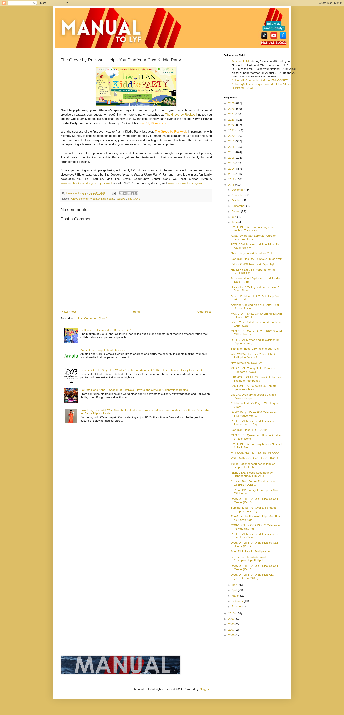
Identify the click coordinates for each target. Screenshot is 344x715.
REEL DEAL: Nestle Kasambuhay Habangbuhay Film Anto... (252, 474)
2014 (231, 168)
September (239, 205)
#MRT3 (284, 80)
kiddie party (107, 198)
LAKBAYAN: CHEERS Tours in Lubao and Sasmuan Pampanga (257, 379)
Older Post (204, 311)
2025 (231, 108)
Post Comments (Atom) (92, 318)
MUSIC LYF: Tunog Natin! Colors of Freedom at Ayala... (253, 370)
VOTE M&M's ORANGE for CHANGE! (254, 458)
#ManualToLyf (270, 80)
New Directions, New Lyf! (246, 362)
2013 (231, 174)
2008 (231, 624)
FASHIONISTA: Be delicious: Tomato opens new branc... (254, 387)
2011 (231, 184)
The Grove (134, 198)
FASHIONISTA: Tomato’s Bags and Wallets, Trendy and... (253, 228)
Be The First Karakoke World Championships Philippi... (249, 558)
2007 (231, 629)
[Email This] (121, 193)
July (234, 216)
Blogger (204, 689)
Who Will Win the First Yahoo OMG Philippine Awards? (253, 355)
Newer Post (69, 311)
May (235, 584)
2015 (231, 163)
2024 (231, 114)
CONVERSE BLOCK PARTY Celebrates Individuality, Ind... (255, 527)
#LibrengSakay (241, 84)
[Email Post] (113, 193)
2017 (231, 152)
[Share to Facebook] (132, 193)
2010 (231, 613)
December (238, 189)
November (238, 195)
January (237, 606)
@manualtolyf (240, 61)
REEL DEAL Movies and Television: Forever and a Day (253, 422)
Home (137, 311)
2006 (231, 635)
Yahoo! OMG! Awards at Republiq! (252, 264)
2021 (231, 130)
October (237, 200)
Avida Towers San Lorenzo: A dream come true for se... (253, 237)
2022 (231, 125)
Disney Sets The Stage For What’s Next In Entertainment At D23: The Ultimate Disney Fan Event (141, 370)
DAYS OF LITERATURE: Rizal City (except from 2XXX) (252, 576)
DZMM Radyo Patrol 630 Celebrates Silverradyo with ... (254, 414)
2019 (231, 141)
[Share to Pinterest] (136, 193)
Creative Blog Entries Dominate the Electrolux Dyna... (253, 483)
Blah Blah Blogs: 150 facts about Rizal (255, 348)
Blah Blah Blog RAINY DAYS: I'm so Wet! (256, 258)
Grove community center (85, 198)
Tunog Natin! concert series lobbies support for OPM (253, 465)
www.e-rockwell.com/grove (185, 183)
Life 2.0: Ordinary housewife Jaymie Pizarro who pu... (253, 396)
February (238, 601)
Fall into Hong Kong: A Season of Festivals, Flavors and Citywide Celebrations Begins (134, 389)
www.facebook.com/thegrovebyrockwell (86, 183)
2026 (231, 103)
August (236, 211)
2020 (231, 135)
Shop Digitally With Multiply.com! (251, 551)
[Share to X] (128, 193)
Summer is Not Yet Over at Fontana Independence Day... (253, 509)
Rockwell (121, 198)
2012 (231, 179)
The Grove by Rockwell (181, 114)
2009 (231, 618)
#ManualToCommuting (246, 80)
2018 (231, 146)
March (236, 595)
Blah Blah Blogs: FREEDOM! (249, 429)
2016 (231, 157)
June (235, 222)
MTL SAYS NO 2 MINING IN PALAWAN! (255, 452)
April (235, 590)
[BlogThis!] (125, 193)
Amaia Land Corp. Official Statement (103, 350)
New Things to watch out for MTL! (252, 253)
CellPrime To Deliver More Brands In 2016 (106, 330)
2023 (231, 119)
